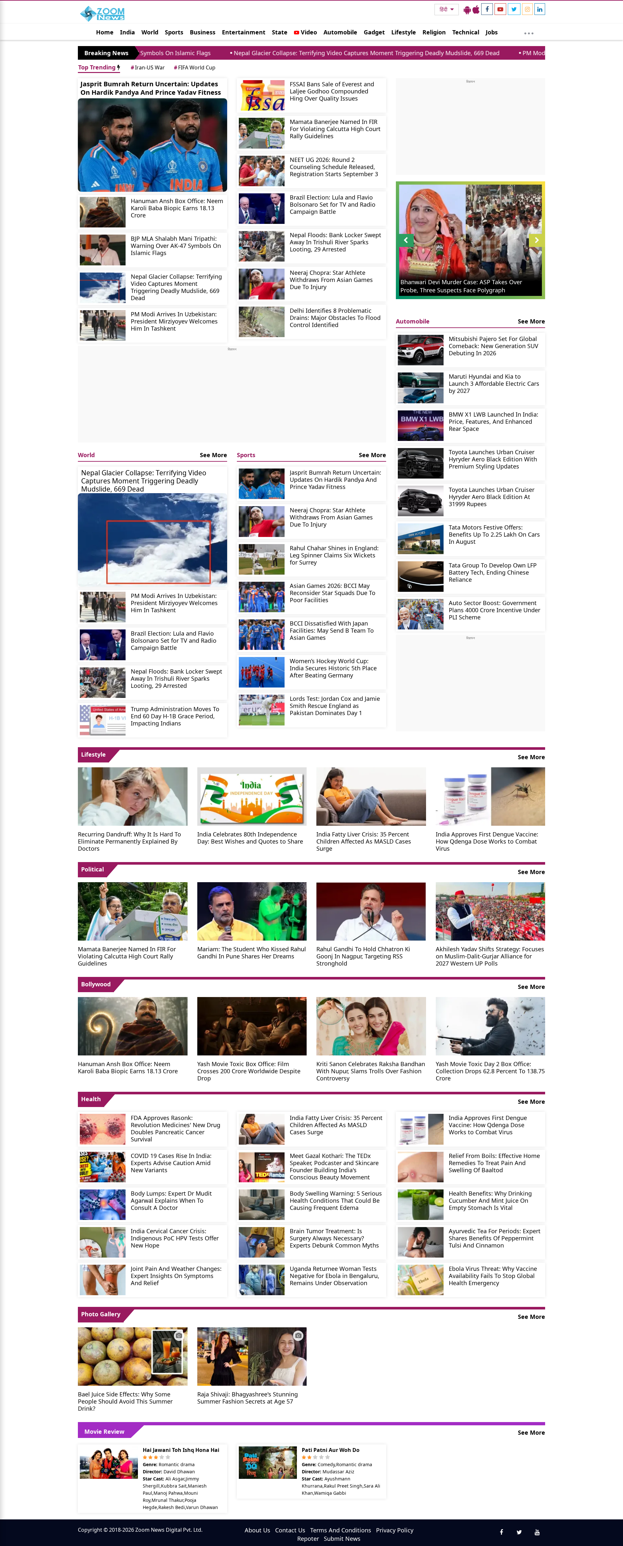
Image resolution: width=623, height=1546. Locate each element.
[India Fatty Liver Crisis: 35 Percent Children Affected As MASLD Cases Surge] (371, 796)
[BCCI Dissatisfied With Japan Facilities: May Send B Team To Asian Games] (262, 634)
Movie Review (104, 1431)
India (127, 32)
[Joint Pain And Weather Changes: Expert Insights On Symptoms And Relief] (103, 1280)
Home (105, 32)
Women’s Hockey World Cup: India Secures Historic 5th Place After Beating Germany (333, 668)
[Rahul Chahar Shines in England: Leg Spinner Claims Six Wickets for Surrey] (262, 559)
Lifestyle (403, 32)
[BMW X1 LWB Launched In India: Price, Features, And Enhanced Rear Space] (421, 425)
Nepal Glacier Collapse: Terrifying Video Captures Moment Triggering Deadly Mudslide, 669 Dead (268, 53)
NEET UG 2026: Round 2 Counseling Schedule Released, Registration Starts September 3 (334, 166)
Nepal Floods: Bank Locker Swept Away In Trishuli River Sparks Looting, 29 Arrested (335, 242)
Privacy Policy (394, 1530)
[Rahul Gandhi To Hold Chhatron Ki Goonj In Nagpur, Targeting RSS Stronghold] (371, 911)
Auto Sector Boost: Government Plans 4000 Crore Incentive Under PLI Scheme (494, 610)
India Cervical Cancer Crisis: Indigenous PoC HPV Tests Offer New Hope (175, 1238)
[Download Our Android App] (467, 9)
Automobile (340, 32)
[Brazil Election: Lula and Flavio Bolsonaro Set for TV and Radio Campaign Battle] (262, 208)
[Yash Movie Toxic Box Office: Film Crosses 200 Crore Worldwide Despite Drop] (252, 1025)
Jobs (492, 32)
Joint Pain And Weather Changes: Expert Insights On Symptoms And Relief (176, 1275)
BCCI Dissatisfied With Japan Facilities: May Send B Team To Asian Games (332, 630)
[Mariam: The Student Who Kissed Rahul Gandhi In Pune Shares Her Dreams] (252, 911)
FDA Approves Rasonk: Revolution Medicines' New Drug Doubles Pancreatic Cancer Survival (175, 1128)
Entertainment (243, 32)
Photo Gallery (100, 1314)
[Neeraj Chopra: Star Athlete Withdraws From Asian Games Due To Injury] (262, 284)
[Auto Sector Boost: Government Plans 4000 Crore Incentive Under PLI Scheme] (421, 614)
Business (202, 32)
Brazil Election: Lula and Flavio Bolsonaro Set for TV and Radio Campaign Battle (332, 204)
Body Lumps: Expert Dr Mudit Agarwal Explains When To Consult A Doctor (171, 1200)
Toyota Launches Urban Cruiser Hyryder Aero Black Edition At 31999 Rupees (491, 496)
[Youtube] (500, 9)
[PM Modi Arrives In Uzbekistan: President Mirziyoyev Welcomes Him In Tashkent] (103, 325)
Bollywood (96, 984)
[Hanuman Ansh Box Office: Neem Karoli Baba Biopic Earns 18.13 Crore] (103, 212)
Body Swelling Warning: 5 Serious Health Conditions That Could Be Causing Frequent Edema (336, 1200)
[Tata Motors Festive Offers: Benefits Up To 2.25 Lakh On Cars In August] (421, 538)
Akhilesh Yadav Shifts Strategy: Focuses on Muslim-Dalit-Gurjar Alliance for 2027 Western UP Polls (490, 956)
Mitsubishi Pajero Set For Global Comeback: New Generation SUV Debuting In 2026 (493, 346)
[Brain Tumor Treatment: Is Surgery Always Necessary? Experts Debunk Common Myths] (262, 1242)
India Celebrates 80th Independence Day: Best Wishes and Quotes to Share (250, 837)
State (279, 32)
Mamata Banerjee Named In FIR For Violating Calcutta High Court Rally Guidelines (335, 129)
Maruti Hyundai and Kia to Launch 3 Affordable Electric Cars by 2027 (494, 383)
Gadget (374, 32)
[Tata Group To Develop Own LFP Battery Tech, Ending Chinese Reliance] (421, 576)
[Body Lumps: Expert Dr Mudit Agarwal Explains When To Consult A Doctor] (103, 1204)
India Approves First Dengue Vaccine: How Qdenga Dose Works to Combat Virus (487, 841)
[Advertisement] (232, 397)
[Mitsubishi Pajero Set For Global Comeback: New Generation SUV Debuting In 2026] (421, 350)
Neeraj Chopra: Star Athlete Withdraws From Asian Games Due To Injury (331, 279)
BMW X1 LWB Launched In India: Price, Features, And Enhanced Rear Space (493, 421)
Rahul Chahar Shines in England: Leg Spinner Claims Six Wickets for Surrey (334, 555)
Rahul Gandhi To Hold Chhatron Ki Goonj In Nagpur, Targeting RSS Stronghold (363, 956)
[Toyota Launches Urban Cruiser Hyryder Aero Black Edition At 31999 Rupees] (421, 501)
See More (213, 455)
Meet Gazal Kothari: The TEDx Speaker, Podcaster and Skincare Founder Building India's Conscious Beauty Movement (334, 1166)
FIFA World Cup (194, 67)
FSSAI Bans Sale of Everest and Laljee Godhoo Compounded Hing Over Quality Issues (332, 91)
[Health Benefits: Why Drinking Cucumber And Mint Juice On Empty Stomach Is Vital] (421, 1204)
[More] (528, 32)
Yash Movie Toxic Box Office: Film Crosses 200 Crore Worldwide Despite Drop (248, 1071)
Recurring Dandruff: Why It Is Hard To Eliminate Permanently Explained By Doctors (129, 841)
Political (92, 869)
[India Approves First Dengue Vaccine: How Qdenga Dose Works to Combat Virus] (490, 796)
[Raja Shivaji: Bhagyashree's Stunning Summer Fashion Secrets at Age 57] (252, 1355)
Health (91, 1099)
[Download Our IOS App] (476, 9)
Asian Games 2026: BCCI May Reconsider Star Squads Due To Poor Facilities (332, 592)
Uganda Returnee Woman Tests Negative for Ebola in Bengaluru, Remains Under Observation (334, 1275)
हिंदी (444, 9)
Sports (174, 32)
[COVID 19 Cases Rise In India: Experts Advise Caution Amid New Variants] (103, 1167)
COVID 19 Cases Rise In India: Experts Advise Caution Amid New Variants (171, 1163)
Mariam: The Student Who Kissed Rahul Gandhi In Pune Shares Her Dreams (251, 952)
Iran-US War (148, 67)
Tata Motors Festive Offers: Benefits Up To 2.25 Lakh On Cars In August (494, 534)
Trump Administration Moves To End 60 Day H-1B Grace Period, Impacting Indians (175, 716)
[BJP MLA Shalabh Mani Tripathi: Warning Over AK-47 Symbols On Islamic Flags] (103, 250)
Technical (465, 32)
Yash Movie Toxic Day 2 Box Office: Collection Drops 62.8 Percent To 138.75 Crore (490, 1071)
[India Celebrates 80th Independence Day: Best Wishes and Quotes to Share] (252, 796)
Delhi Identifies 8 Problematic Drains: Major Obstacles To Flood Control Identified (335, 317)
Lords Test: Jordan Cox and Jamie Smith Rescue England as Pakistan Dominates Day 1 (335, 705)
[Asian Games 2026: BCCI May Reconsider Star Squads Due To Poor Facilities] (262, 597)
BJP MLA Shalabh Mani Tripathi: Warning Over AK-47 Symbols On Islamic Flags (176, 245)
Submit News (342, 1538)
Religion (434, 32)
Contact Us (290, 1530)
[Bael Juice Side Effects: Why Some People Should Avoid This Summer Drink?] (133, 1355)
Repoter (308, 1538)
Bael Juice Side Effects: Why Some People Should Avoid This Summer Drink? (125, 1401)
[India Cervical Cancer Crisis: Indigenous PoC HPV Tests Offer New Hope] (103, 1242)
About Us (257, 1530)
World (149, 32)
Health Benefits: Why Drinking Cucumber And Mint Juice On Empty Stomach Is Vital (490, 1200)
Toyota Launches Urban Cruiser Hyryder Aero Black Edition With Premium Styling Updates (493, 459)
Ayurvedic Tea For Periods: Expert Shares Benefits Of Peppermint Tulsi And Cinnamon (495, 1238)
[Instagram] (527, 9)
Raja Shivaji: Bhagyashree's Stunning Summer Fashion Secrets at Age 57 (247, 1397)
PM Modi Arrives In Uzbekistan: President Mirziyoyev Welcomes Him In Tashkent (174, 321)
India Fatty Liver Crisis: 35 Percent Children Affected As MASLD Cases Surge (363, 841)
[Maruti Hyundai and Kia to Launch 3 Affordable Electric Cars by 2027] (421, 387)
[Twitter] (514, 9)
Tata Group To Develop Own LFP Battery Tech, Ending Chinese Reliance (493, 572)
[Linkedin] (539, 9)
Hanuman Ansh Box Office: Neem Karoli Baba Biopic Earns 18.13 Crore (177, 208)
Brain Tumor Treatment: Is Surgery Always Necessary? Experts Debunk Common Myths (334, 1238)
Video (308, 32)
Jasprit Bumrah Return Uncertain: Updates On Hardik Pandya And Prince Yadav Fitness (150, 88)
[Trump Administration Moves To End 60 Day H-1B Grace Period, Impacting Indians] (103, 720)
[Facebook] (487, 9)
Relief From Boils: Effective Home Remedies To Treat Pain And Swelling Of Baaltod (494, 1163)
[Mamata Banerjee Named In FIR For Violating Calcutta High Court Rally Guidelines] (262, 133)
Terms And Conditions (340, 1530)
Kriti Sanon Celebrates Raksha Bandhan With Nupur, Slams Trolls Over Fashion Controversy (370, 1071)
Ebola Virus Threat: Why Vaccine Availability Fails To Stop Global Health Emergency (493, 1275)
